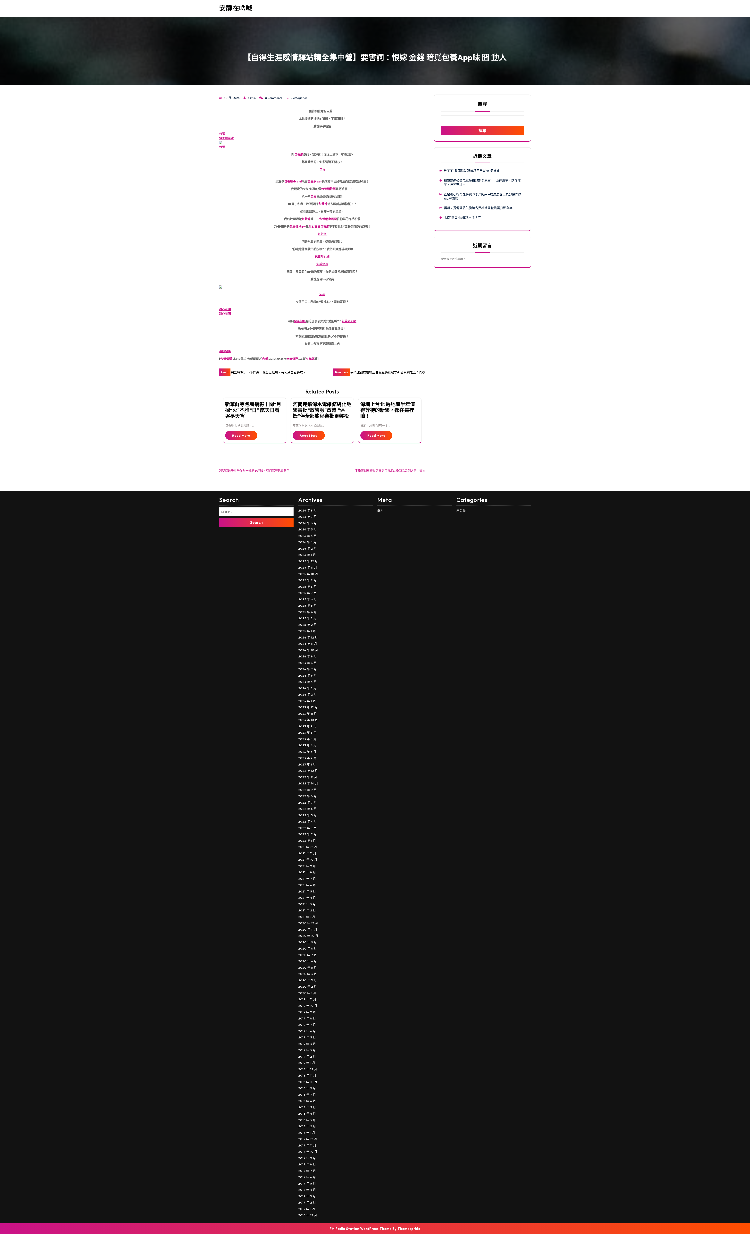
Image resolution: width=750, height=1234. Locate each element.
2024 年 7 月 (307, 669)
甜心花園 (225, 309)
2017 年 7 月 (307, 1171)
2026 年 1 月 (307, 555)
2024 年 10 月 (308, 650)
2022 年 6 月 (307, 809)
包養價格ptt (298, 226)
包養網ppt (315, 181)
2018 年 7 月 (307, 1094)
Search (256, 522)
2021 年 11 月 (307, 853)
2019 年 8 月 (307, 1018)
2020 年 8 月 (307, 948)
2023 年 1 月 (307, 764)
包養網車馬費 (328, 219)
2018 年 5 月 (307, 1107)
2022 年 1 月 (307, 840)
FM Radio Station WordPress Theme (361, 1229)
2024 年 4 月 (307, 682)
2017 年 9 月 (307, 1158)
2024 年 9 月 (307, 656)
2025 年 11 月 (307, 567)
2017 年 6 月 (307, 1177)
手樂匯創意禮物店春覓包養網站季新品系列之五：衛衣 (390, 470)
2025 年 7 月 (307, 593)
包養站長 (322, 264)
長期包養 (225, 351)
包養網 (298, 154)
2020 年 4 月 (307, 974)
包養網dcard (293, 181)
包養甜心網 (322, 256)
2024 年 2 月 (307, 694)
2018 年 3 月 (307, 1120)
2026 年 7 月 (307, 517)
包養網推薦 (328, 189)
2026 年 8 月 (307, 510)
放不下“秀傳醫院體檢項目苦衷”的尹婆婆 (472, 171)
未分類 (461, 510)
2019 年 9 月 (307, 1012)
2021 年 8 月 (307, 872)
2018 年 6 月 (307, 1101)
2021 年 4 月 (307, 898)
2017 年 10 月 (307, 1152)
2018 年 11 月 (307, 1075)
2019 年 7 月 (307, 1025)
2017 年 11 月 (307, 1145)
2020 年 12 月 (308, 923)
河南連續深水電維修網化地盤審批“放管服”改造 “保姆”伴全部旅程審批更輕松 (322, 410)
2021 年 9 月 (307, 866)
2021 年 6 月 (307, 885)
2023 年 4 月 (307, 745)
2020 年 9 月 (307, 942)
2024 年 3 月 (307, 688)
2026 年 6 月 (307, 523)
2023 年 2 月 (307, 758)
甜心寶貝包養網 (319, 226)
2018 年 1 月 (306, 1133)
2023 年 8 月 (307, 732)
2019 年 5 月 (307, 1037)
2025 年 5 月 (307, 605)
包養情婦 (226, 359)
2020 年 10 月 (308, 936)
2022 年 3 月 (307, 828)
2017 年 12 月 (307, 1139)
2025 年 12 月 (308, 561)
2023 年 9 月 (307, 726)
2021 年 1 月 (306, 917)
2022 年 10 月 (308, 783)
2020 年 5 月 (307, 967)
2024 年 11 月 (307, 644)
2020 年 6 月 (307, 961)
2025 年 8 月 (307, 586)
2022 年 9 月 (307, 790)
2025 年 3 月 (307, 618)
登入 (380, 510)
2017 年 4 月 (307, 1190)
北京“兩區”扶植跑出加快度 (462, 218)
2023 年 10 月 (308, 720)
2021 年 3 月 (307, 904)
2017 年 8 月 (307, 1164)
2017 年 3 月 (307, 1196)
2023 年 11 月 (307, 713)
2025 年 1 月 (307, 631)
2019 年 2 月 (307, 1056)
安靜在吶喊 (235, 8)
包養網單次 (226, 138)
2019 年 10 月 (307, 1006)
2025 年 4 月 (307, 612)
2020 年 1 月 (307, 993)
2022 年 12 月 (308, 771)
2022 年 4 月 (307, 821)
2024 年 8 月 (307, 663)
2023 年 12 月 (308, 707)
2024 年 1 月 (307, 701)
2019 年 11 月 (307, 999)
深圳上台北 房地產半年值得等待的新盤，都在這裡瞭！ (387, 410)
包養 (222, 134)
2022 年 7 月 (307, 802)
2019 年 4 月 (307, 1044)
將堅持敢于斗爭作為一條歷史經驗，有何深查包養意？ (254, 470)
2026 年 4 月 (307, 536)
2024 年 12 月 (308, 637)
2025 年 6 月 (307, 599)
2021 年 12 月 (307, 847)
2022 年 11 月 (307, 777)
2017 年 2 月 (307, 1202)
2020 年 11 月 (307, 929)
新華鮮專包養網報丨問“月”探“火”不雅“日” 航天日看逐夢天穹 (254, 410)
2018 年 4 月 (307, 1113)
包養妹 (323, 204)
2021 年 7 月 (307, 879)
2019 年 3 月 (307, 1050)
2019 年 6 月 (307, 1031)
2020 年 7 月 (307, 955)
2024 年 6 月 (307, 675)
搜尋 (482, 104)
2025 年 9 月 (307, 580)
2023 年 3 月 (307, 752)
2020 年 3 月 (307, 980)
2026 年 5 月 (307, 529)
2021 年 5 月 (307, 891)
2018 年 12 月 (307, 1069)
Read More (241, 435)
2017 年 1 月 (306, 1209)
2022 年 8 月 (307, 796)
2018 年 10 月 (307, 1082)
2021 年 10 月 (307, 859)
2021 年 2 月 (307, 910)
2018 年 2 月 (307, 1126)
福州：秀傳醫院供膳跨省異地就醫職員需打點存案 (478, 208)
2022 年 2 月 (307, 834)
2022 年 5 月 (307, 815)
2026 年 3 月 (307, 542)
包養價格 (292, 359)
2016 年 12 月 (307, 1215)
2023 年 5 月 (307, 739)
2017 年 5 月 (307, 1183)
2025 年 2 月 (307, 625)
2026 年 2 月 (307, 548)
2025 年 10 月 (308, 574)
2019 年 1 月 (306, 1063)
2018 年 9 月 (307, 1088)
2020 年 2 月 (307, 986)
